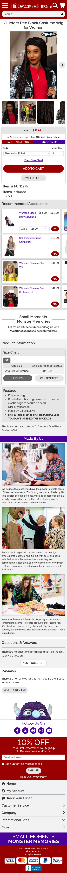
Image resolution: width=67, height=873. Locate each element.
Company (9, 813)
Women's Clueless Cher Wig (32, 265)
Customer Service (15, 805)
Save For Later (33, 178)
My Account (15, 791)
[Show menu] (5, 5)
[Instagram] (41, 730)
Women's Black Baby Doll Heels (27, 215)
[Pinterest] (33, 730)
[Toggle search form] (55, 5)
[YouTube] (49, 730)
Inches (18, 378)
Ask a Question (33, 662)
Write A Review (15, 690)
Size (5, 147)
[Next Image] (62, 65)
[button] (63, 5)
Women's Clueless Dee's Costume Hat (32, 290)
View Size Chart (33, 160)
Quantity (57, 147)
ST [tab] (6, 360)
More (5, 827)
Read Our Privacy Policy (33, 776)
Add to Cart (33, 169)
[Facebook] (17, 730)
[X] (25, 730)
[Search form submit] (62, 14)
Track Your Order (19, 798)
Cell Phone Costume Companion (30, 240)
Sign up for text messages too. (24, 763)
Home (11, 784)
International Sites (15, 820)
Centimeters (49, 378)
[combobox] (30, 14)
